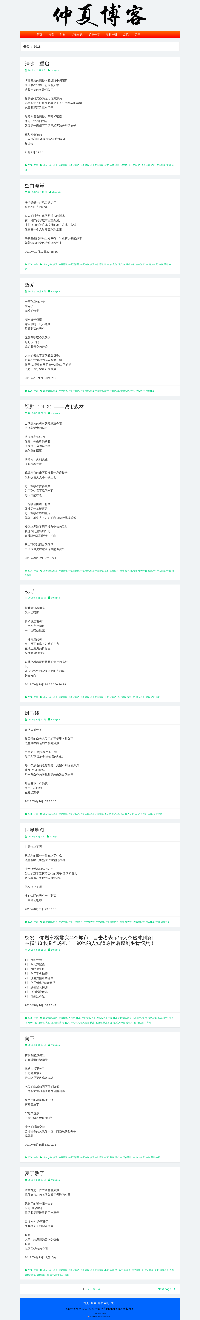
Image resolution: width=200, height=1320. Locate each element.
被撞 (92, 1022)
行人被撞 (84, 1022)
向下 (30, 1038)
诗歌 (153, 165)
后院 (126, 34)
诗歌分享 (94, 34)
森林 (127, 571)
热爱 (30, 285)
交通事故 (63, 1018)
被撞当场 (107, 1022)
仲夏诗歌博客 (96, 165)
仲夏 (55, 165)
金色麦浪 (41, 1275)
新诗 (112, 165)
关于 (137, 34)
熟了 (121, 1270)
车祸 (149, 1022)
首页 (39, 34)
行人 (67, 1022)
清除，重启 (37, 64)
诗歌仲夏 (161, 165)
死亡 (165, 1018)
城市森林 (114, 571)
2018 (30, 165)
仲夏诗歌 (84, 165)
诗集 (63, 34)
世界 (55, 922)
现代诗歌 (132, 165)
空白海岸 (34, 185)
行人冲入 (74, 1022)
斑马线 (32, 713)
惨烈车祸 (152, 1018)
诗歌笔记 (77, 34)
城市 (106, 165)
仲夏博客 (63, 165)
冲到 (129, 1018)
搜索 (51, 34)
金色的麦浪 (30, 1275)
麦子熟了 (34, 1173)
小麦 (106, 1270)
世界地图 (34, 830)
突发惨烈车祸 (57, 1022)
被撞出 (99, 1022)
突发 (47, 1022)
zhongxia (55, 70)
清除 (117, 165)
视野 (150, 571)
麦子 (52, 1275)
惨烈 (144, 1018)
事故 (55, 1018)
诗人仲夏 (145, 165)
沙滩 (112, 264)
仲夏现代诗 (73, 165)
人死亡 (71, 1018)
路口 (143, 1022)
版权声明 (111, 34)
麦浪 (67, 1275)
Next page (165, 1289)
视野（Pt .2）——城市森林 (54, 406)
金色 (172, 1270)
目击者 (41, 1022)
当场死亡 (137, 1018)
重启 (168, 165)
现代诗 (124, 165)
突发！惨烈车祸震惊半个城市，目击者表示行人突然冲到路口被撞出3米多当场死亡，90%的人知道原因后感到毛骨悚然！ (91, 940)
